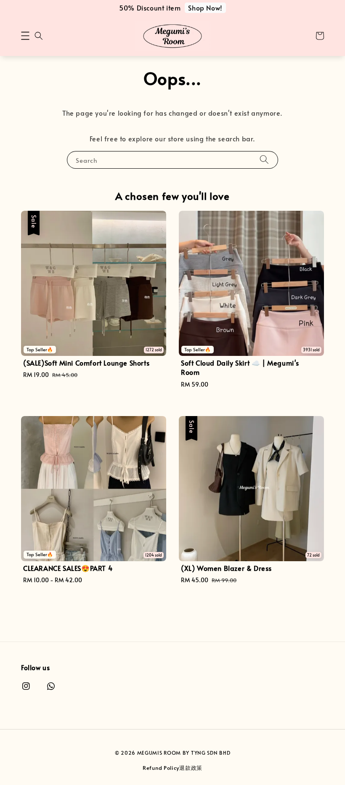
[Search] (264, 159)
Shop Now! (205, 7)
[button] (25, 36)
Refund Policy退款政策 (172, 768)
